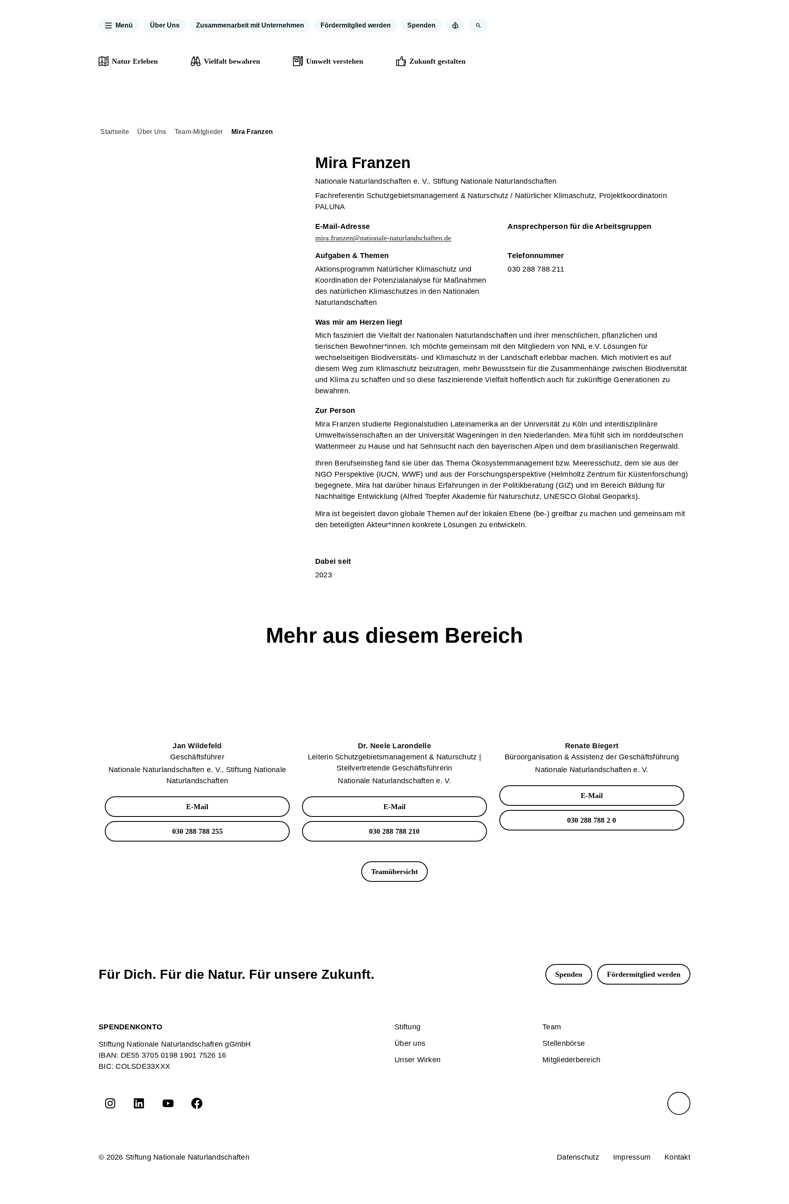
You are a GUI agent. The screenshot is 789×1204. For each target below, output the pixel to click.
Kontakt (677, 1157)
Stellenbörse (563, 1043)
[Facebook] (196, 1103)
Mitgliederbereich (571, 1060)
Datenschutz (578, 1157)
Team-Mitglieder (199, 131)
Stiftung (407, 1027)
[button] (119, 25)
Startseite (114, 131)
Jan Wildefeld (197, 746)
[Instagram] (110, 1103)
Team (551, 1027)
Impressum (632, 1157)
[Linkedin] (138, 1103)
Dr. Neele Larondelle (394, 746)
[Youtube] (168, 1103)
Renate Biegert (592, 746)
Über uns (409, 1043)
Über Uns (151, 131)
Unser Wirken (417, 1060)
